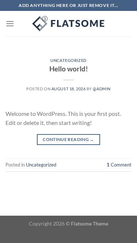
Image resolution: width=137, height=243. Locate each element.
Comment (119, 165)
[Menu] (9, 23)
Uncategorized (68, 60)
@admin (101, 88)
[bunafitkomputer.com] (68, 23)
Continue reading (68, 139)
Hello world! (68, 68)
